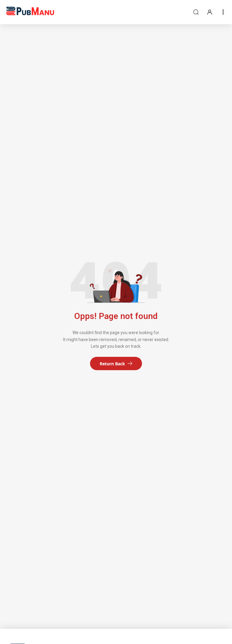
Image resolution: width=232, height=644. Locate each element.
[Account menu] (210, 12)
